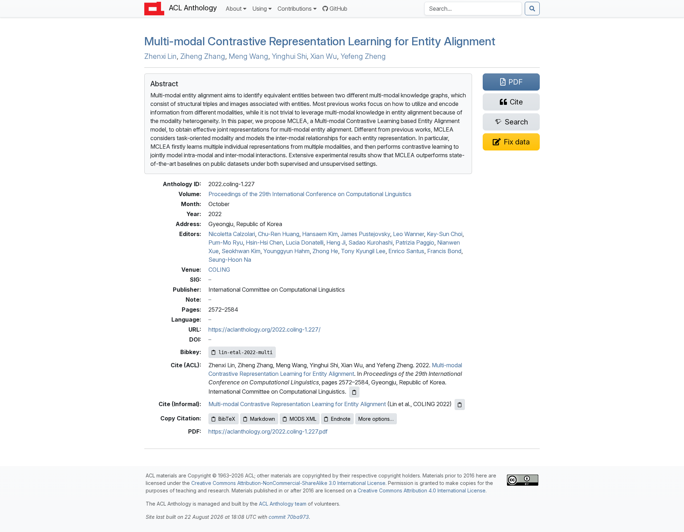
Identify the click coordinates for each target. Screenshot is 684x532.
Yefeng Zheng (363, 56)
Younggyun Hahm (286, 251)
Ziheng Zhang (202, 56)
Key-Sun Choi (444, 233)
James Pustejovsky (365, 233)
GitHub (338, 8)
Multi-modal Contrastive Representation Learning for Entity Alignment (319, 41)
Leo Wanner (408, 233)
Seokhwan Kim (241, 251)
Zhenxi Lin (160, 56)
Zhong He (325, 251)
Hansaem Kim (320, 233)
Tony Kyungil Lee (363, 251)
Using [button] (259, 8)
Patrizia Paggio (414, 242)
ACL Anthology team (282, 504)
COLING (219, 269)
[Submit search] (532, 8)
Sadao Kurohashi (370, 242)
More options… (376, 419)
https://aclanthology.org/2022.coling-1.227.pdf (268, 431)
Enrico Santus (406, 251)
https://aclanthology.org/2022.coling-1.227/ (264, 329)
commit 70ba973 (289, 517)
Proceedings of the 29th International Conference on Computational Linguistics (309, 194)
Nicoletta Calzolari (231, 233)
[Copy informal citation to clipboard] (460, 404)
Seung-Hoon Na (229, 259)
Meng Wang (248, 56)
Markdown (262, 419)
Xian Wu (323, 56)
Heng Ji (336, 242)
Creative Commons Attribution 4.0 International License (422, 490)
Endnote (341, 419)
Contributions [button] (295, 8)
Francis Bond (444, 251)
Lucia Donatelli (304, 242)
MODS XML (303, 419)
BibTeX (226, 419)
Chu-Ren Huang (278, 233)
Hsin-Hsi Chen (264, 242)
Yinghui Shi (289, 56)
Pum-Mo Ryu (225, 242)
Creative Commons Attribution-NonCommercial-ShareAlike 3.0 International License (288, 483)
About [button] (234, 8)
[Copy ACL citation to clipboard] (354, 392)
